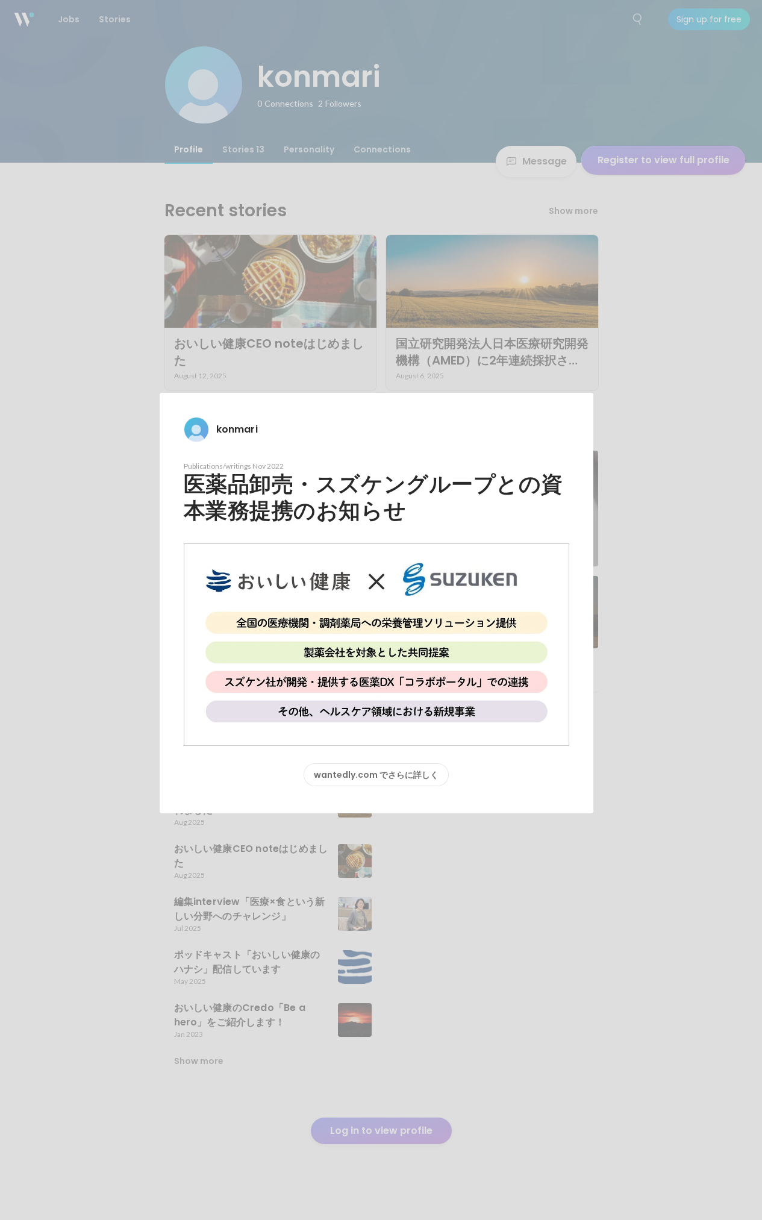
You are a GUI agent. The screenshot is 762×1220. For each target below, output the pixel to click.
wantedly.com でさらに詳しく (376, 775)
